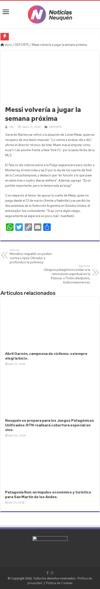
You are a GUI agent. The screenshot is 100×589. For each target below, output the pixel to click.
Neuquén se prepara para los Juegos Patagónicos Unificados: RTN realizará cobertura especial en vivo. (49, 425)
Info (11, 127)
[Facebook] (47, 573)
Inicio (8, 45)
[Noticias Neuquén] (50, 13)
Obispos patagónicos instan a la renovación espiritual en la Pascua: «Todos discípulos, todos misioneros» (67, 274)
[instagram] (52, 573)
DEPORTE (22, 45)
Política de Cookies (59, 583)
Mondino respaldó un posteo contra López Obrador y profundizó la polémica (31, 256)
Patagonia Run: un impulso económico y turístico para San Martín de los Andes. (48, 494)
